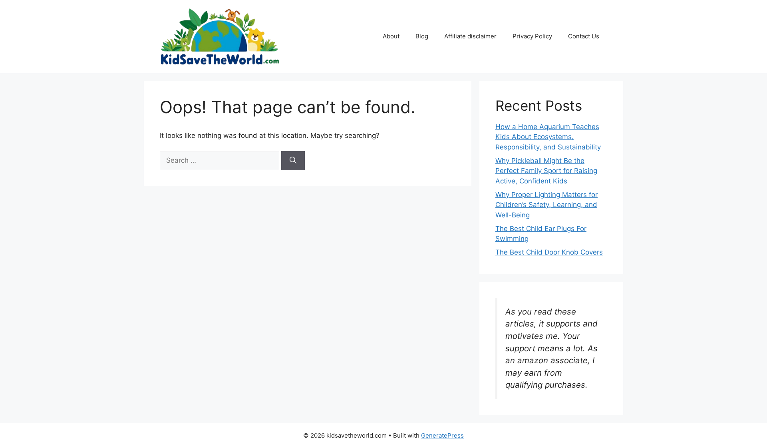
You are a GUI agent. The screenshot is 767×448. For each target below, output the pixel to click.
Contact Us (583, 36)
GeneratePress (442, 435)
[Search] (293, 160)
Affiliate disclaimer (470, 36)
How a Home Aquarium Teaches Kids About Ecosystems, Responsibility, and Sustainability (548, 137)
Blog (421, 36)
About (391, 36)
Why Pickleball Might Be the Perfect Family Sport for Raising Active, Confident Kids (546, 171)
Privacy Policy (532, 36)
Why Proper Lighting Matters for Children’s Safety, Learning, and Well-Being (546, 205)
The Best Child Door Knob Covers (549, 252)
